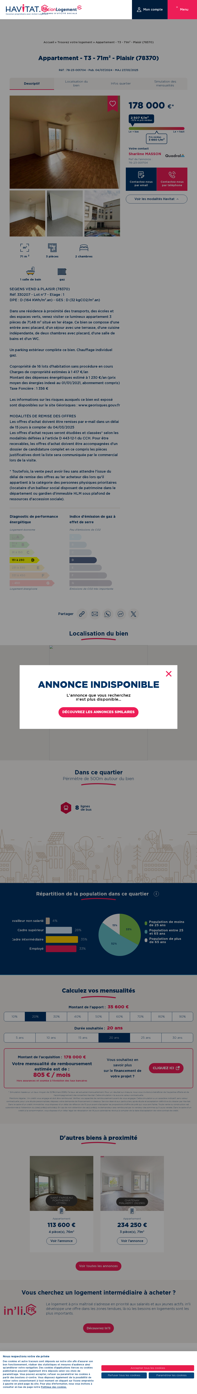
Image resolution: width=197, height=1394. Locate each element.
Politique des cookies (53, 1387)
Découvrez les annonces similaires (98, 712)
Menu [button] (184, 9)
